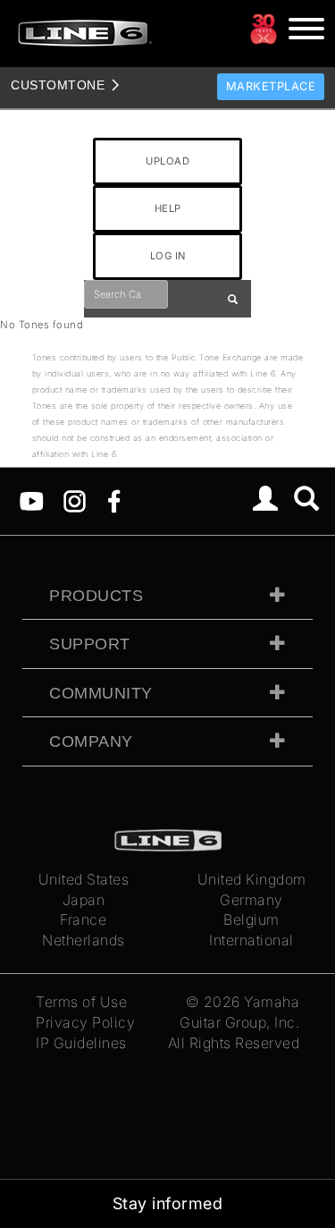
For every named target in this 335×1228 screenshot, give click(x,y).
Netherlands (83, 940)
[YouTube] (31, 500)
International (251, 940)
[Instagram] (74, 500)
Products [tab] (96, 596)
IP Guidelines (81, 1043)
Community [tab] (101, 693)
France (83, 919)
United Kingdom (251, 879)
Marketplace (271, 86)
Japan (84, 900)
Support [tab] (89, 644)
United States (84, 879)
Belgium (251, 919)
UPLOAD (167, 161)
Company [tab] (91, 741)
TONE (58, 85)
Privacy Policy (85, 1022)
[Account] (266, 501)
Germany (251, 900)
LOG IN (168, 256)
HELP (168, 208)
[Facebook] (113, 500)
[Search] (307, 501)
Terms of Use (81, 1002)
